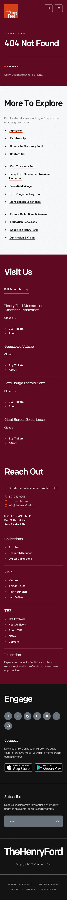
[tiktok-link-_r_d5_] (56, 716)
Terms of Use (48, 889)
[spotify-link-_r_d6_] (8, 726)
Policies (27, 884)
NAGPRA (12, 884)
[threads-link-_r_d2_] (27, 716)
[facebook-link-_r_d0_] (8, 716)
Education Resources (23, 222)
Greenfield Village (20, 186)
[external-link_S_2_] (33, 501)
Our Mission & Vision (22, 238)
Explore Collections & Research (29, 214)
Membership (18, 138)
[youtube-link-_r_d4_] (47, 716)
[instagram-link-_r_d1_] (18, 716)
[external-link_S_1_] (33, 497)
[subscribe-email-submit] (57, 821)
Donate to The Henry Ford (26, 146)
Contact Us (17, 154)
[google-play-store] (49, 767)
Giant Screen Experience (25, 202)
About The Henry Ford (24, 230)
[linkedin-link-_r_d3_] (37, 716)
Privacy (15, 889)
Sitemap (30, 889)
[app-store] (18, 767)
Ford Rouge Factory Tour (25, 194)
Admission (16, 131)
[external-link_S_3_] (33, 505)
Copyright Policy (48, 884)
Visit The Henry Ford (23, 166)
